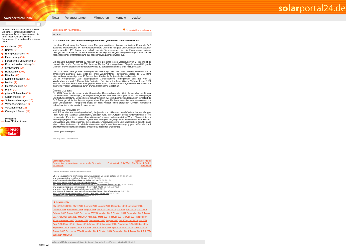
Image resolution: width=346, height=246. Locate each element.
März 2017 (103, 217)
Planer (8, 89)
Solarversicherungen (16, 100)
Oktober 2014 (105, 231)
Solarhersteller (13, 96)
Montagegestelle (14, 86)
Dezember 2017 (88, 213)
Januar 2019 (104, 206)
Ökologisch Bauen (15, 111)
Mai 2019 (57, 206)
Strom (99, 86)
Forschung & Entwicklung (19, 60)
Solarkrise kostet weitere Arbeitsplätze (70, 196)
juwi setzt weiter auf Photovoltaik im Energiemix (75, 182)
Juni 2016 (133, 220)
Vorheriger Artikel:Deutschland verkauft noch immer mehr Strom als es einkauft (77, 163)
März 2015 (127, 227)
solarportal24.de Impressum (65, 242)
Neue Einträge (86, 242)
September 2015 (61, 227)
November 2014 (90, 231)
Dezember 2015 (109, 224)
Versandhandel (13, 107)
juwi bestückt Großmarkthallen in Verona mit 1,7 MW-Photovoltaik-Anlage (87, 185)
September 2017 (135, 213)
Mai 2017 (82, 217)
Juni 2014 (57, 235)
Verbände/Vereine (15, 104)
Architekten (11, 46)
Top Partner (110, 242)
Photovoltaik (83, 81)
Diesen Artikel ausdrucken (138, 30)
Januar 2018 (73, 213)
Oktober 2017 (119, 213)
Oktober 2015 (141, 224)
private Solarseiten (15, 93)
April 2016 (57, 224)
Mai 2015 (106, 227)
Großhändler (12, 68)
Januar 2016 (95, 224)
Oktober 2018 (59, 209)
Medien (9, 82)
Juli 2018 (101, 209)
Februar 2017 (116, 217)
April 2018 (131, 209)
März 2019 (78, 206)
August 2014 (136, 231)
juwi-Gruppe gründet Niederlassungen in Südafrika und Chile (81, 193)
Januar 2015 (59, 231)
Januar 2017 (129, 217)
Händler (9, 75)
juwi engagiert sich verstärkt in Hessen (71, 178)
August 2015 (76, 227)
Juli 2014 (147, 231)
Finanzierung (12, 57)
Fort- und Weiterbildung (18, 64)
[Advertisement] (101, 149)
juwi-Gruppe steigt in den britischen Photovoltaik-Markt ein (79, 187)
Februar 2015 (140, 227)
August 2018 (90, 209)
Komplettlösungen (15, 78)
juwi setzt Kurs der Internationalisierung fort (73, 189)
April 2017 (92, 217)
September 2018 (75, 209)
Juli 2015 (87, 227)
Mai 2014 (67, 235)
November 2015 (126, 224)
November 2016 (66, 220)
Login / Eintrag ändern (15, 121)
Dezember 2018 (119, 206)
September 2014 (121, 231)
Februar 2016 (81, 224)
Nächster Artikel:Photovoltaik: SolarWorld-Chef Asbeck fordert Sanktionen (129, 163)
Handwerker (12, 71)
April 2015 (117, 227)
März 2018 (142, 209)
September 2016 (97, 220)
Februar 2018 (59, 213)
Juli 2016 (123, 220)
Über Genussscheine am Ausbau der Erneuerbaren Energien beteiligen (86, 176)
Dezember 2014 (73, 231)
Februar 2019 (90, 206)
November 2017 (104, 213)
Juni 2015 (97, 227)
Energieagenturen (15, 53)
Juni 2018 (111, 209)
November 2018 (135, 206)
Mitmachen (10, 118)
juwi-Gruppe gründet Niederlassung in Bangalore (76, 180)
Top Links (99, 242)
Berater (9, 50)
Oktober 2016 (81, 220)
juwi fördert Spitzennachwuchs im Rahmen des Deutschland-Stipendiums (86, 191)
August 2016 (112, 220)
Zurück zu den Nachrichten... (67, 30)
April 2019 (67, 206)
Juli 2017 (62, 217)
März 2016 (68, 224)
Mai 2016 (143, 220)
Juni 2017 (72, 217)
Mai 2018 (121, 209)
